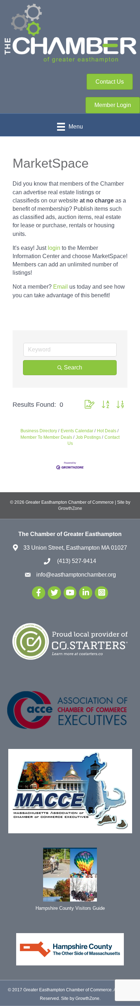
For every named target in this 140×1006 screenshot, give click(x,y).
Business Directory (38, 430)
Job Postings (88, 437)
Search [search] (73, 367)
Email (60, 287)
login (54, 248)
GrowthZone (70, 508)
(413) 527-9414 (76, 561)
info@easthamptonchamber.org (76, 575)
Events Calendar (77, 430)
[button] (89, 405)
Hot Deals (106, 430)
